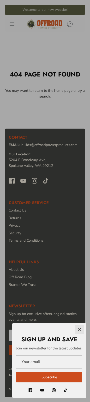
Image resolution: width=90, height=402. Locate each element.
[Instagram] (54, 390)
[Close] (79, 329)
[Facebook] (30, 390)
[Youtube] (42, 390)
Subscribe (49, 377)
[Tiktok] (65, 390)
